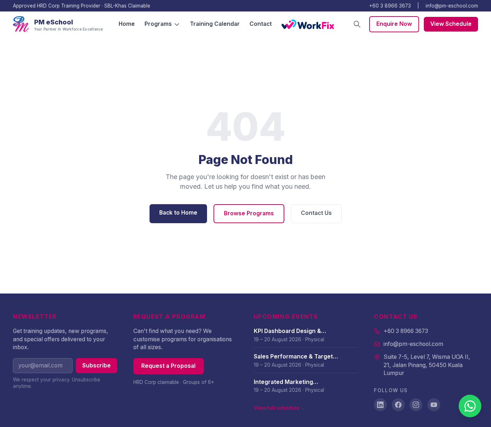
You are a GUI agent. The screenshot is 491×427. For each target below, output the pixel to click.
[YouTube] (433, 404)
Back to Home (178, 212)
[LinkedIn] (380, 404)
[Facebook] (398, 404)
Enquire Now (394, 23)
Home (127, 23)
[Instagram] (415, 404)
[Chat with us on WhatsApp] (470, 406)
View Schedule (451, 23)
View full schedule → (280, 408)
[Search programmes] (357, 24)
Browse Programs (249, 213)
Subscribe (96, 365)
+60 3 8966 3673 (390, 6)
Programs (158, 23)
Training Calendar (215, 23)
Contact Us (316, 213)
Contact (260, 23)
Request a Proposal (168, 365)
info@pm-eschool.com (452, 6)
